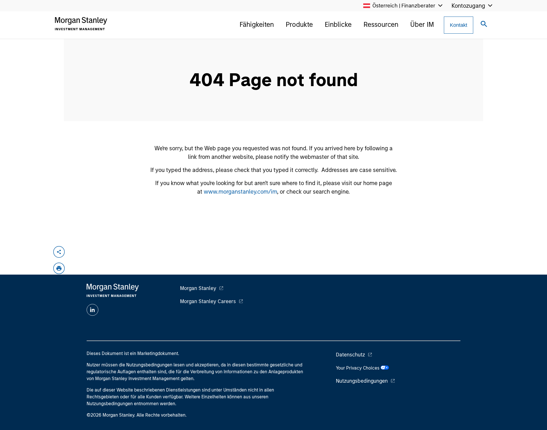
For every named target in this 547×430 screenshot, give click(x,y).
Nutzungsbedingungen (362, 381)
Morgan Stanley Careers (208, 301)
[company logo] (81, 23)
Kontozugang (468, 5)
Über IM (422, 24)
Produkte (299, 24)
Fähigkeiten (257, 24)
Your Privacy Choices (358, 368)
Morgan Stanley (198, 288)
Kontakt (458, 25)
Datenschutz (350, 355)
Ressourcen (381, 24)
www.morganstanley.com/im (240, 191)
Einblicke (338, 24)
